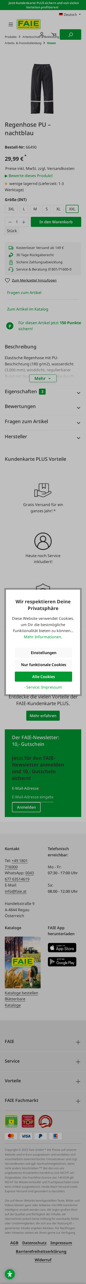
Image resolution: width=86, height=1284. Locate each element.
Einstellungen (43, 652)
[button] (10, 1274)
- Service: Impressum (43, 687)
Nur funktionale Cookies (43, 664)
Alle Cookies (43, 676)
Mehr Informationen (42, 636)
